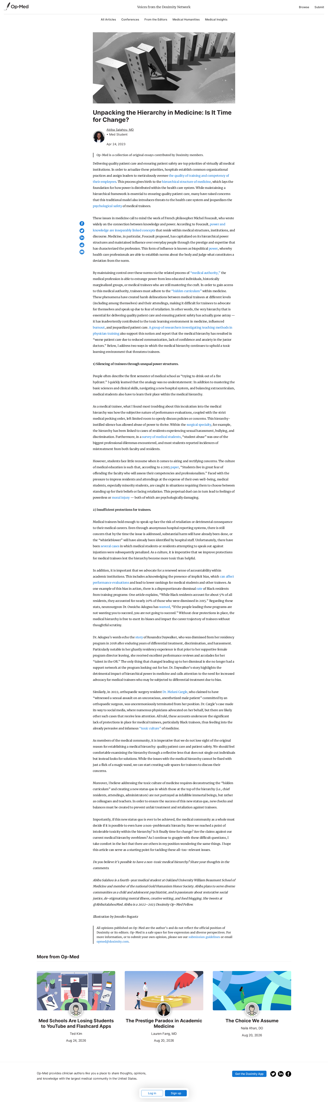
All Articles (108, 19)
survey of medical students (161, 437)
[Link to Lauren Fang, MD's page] (164, 1009)
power (213, 248)
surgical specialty (199, 424)
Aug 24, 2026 (61, 1040)
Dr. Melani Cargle (174, 692)
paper (174, 467)
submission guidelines (204, 937)
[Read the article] (76, 991)
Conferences (130, 19)
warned (164, 607)
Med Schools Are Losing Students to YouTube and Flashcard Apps (76, 1023)
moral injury (121, 497)
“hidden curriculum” (186, 291)
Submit (319, 7)
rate (199, 588)
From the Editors (155, 19)
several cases (110, 546)
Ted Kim (76, 1034)
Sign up (176, 1093)
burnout (99, 327)
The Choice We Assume (252, 1020)
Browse (304, 7)
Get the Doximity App (249, 1074)
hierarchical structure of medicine (186, 182)
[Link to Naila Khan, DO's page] (252, 1009)
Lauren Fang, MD (164, 1034)
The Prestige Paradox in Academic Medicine (164, 1023)
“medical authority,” (205, 273)
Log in (152, 1093)
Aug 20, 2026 (149, 1040)
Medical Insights (216, 19)
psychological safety (107, 206)
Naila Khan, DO (252, 1028)
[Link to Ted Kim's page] (76, 1009)
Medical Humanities (186, 19)
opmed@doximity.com (113, 941)
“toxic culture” (150, 728)
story (139, 637)
